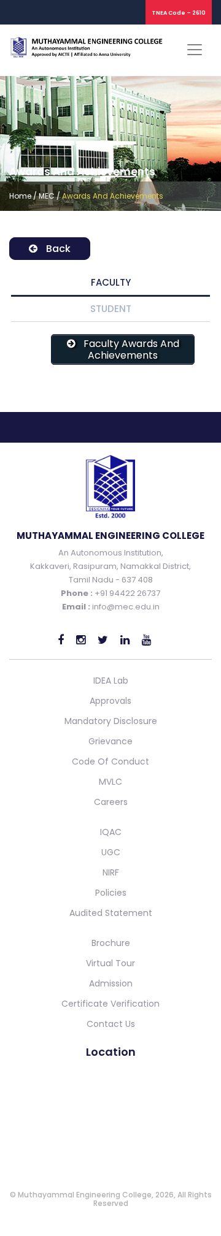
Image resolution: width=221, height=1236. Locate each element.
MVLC (110, 782)
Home (20, 196)
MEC (47, 196)
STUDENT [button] (110, 308)
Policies (110, 893)
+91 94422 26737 (126, 593)
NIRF (111, 872)
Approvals (110, 701)
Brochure (110, 943)
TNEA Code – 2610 (179, 13)
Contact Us (111, 1024)
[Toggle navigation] (194, 49)
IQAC (111, 832)
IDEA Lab (110, 680)
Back (57, 249)
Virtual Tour (110, 963)
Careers (111, 802)
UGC (110, 852)
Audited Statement (110, 913)
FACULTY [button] (111, 282)
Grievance (110, 741)
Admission (111, 983)
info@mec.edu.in (126, 606)
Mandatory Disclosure (110, 721)
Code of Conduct (110, 761)
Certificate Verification (110, 1004)
